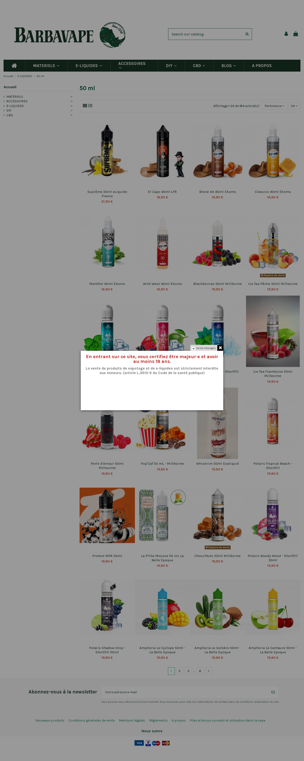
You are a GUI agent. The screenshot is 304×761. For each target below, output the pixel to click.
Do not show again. (206, 348)
